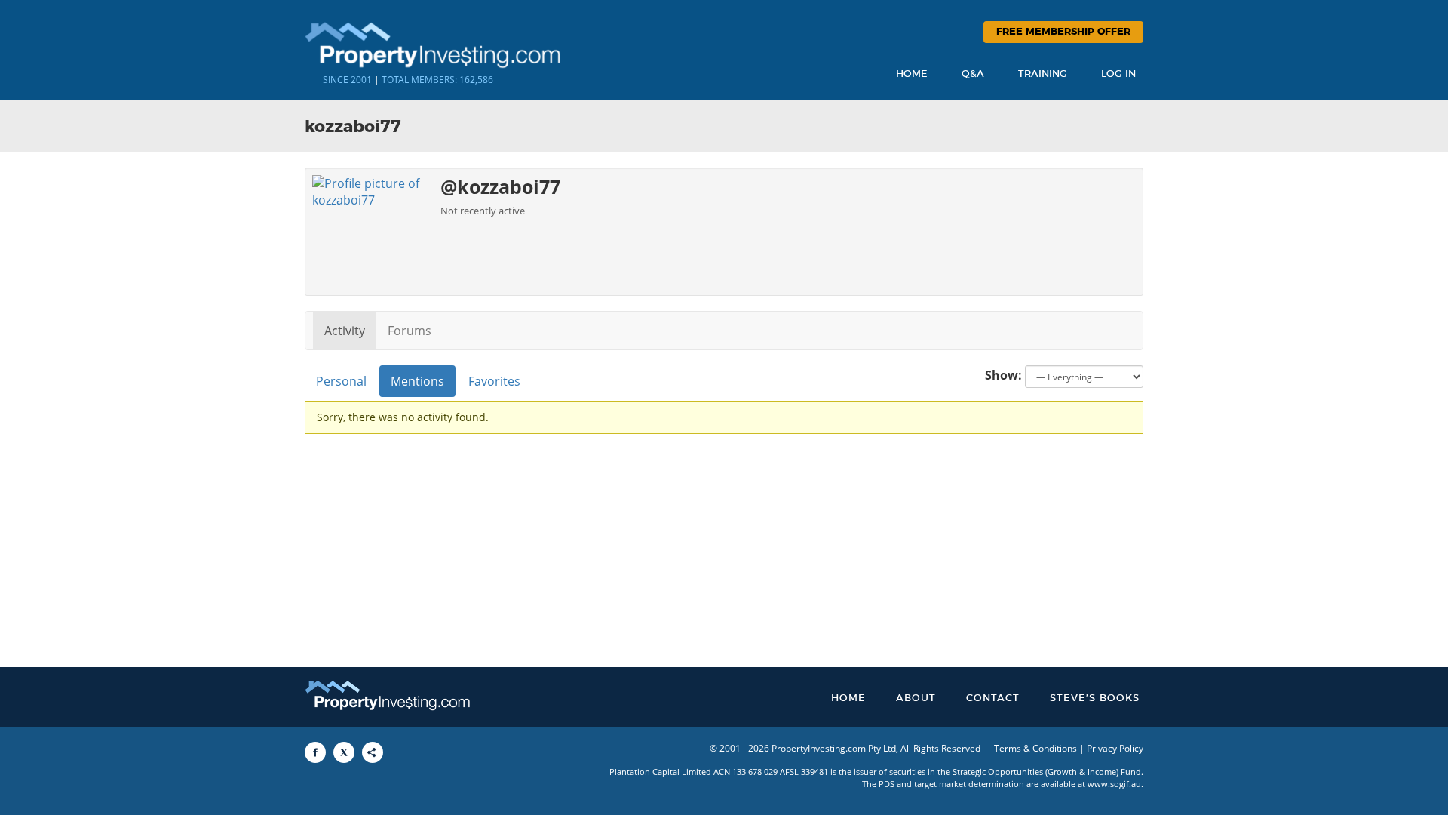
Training (1042, 74)
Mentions (417, 381)
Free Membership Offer (1063, 32)
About (916, 698)
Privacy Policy (1115, 748)
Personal (341, 381)
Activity (344, 330)
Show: (1003, 375)
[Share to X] (343, 752)
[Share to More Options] (372, 752)
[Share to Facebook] (315, 752)
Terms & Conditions (1035, 748)
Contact (993, 698)
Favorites (494, 381)
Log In (1118, 74)
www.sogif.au (1114, 783)
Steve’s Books (1095, 698)
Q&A (973, 74)
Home (912, 74)
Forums (409, 330)
